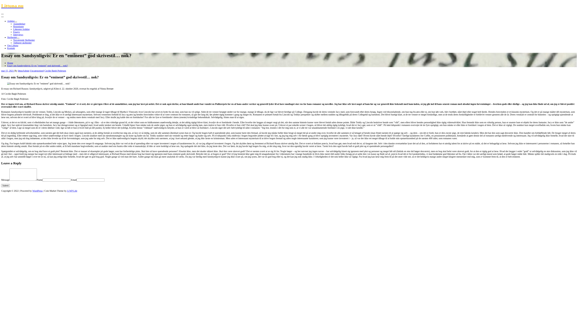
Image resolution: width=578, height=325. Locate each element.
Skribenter (12, 37)
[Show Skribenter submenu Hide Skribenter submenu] (18, 38)
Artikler (11, 21)
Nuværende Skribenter (24, 40)
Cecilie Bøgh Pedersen (55, 71)
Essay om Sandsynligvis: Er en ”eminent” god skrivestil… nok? (37, 65)
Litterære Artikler (21, 29)
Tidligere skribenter (22, 43)
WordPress (37, 191)
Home (10, 63)
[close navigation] (2, 16)
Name (40, 180)
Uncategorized (37, 71)
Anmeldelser (19, 24)
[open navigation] (2, 14)
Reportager (18, 26)
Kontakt (11, 48)
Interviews (18, 34)
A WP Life (72, 191)
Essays (16, 32)
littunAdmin (23, 71)
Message (5, 180)
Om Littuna (12, 45)
